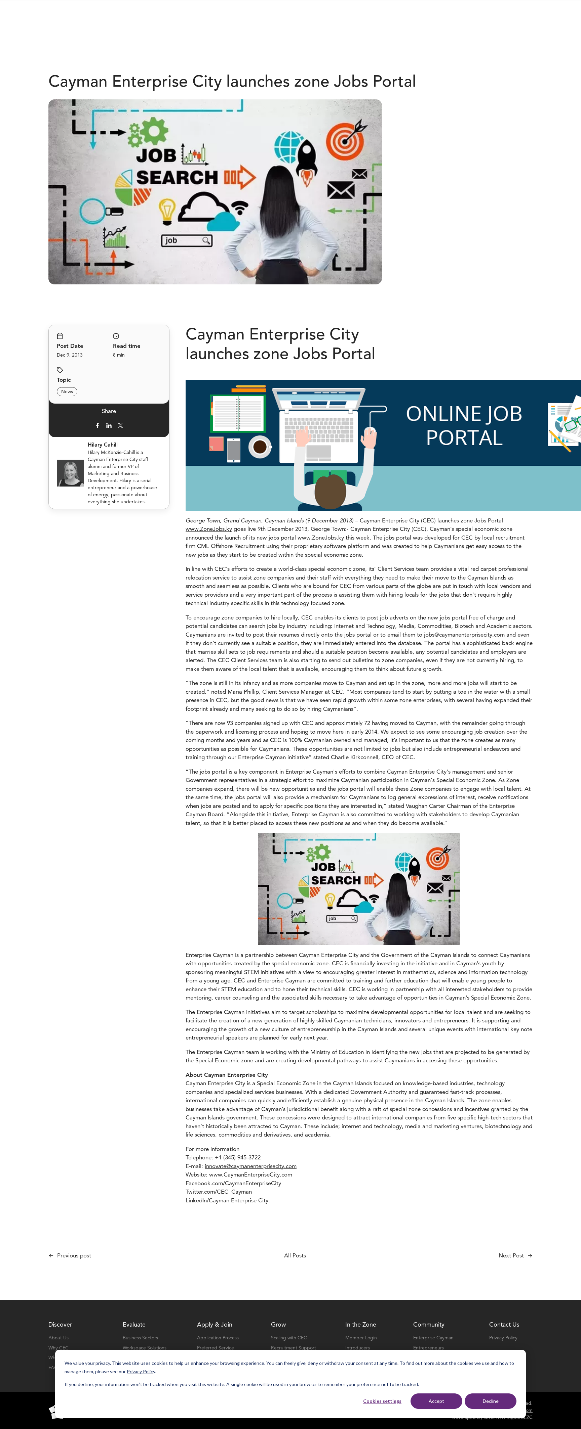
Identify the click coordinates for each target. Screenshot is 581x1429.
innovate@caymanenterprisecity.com (251, 1166)
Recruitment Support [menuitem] (293, 1348)
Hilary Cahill (103, 445)
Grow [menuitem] (278, 1324)
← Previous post (69, 1255)
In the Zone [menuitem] (360, 1324)
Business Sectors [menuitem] (140, 1338)
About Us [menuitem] (58, 1338)
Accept (436, 1401)
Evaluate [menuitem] (134, 1324)
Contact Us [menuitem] (504, 1324)
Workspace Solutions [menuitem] (144, 1348)
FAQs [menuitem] (54, 1368)
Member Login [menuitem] (361, 1338)
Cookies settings (382, 1401)
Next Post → (516, 1255)
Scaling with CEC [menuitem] (289, 1338)
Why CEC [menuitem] (58, 1348)
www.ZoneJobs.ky (209, 529)
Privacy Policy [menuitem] (503, 1338)
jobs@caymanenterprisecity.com (464, 634)
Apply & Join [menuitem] (214, 1324)
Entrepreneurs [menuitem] (428, 1348)
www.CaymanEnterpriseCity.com (250, 1174)
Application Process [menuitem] (218, 1338)
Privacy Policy (141, 1371)
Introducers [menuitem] (357, 1348)
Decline (491, 1401)
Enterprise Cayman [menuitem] (433, 1338)
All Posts (295, 1255)
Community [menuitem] (428, 1324)
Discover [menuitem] (60, 1324)
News (67, 392)
